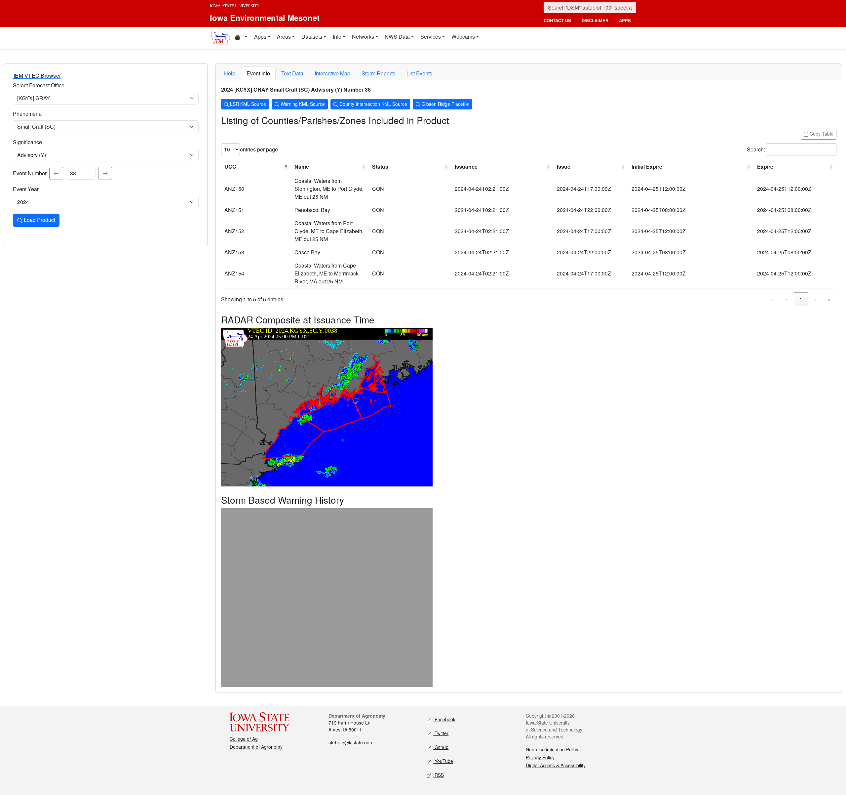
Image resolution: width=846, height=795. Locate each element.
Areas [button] (284, 36)
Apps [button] (260, 36)
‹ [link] (787, 299)
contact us (557, 20)
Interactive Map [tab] (332, 73)
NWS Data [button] (397, 36)
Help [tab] (229, 73)
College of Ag (244, 738)
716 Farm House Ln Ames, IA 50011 (349, 726)
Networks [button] (363, 36)
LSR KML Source (247, 104)
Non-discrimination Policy (552, 749)
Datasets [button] (311, 36)
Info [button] (337, 36)
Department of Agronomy (256, 746)
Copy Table (820, 133)
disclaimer (595, 20)
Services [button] (430, 36)
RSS (438, 775)
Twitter (440, 733)
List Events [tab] (419, 73)
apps (625, 20)
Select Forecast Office (38, 85)
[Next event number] (105, 173)
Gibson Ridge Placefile (444, 104)
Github (440, 747)
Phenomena (27, 113)
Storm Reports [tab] (378, 73)
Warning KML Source (302, 104)
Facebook (444, 719)
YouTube (443, 761)
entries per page (259, 149)
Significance (27, 142)
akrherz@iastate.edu (350, 742)
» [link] (829, 299)
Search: (756, 149)
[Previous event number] (56, 173)
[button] (240, 37)
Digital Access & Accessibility (556, 765)
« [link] (772, 299)
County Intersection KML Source (372, 104)
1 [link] (800, 299)
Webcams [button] (463, 36)
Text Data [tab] (292, 73)
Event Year (26, 189)
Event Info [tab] (258, 73)
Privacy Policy (540, 757)
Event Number (30, 173)
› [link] (815, 299)
